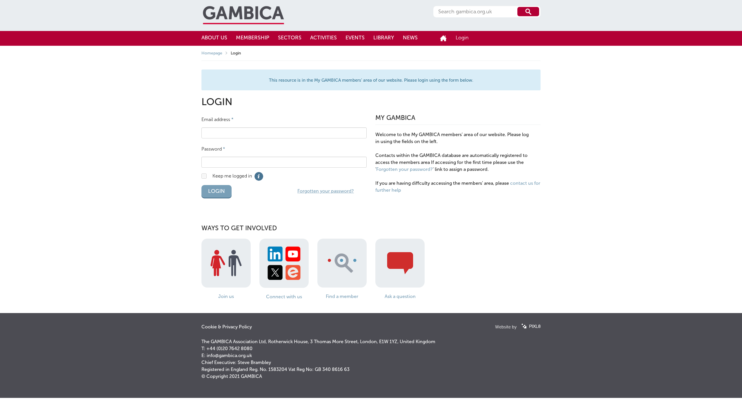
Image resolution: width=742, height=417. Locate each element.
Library (383, 37)
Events (355, 37)
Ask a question (400, 296)
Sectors (289, 37)
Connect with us (284, 296)
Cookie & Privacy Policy (226, 327)
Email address (217, 119)
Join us (226, 296)
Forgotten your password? (325, 191)
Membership (252, 37)
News (410, 37)
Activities (323, 37)
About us (214, 37)
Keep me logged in (232, 176)
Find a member (342, 296)
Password (213, 149)
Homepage (211, 53)
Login (462, 37)
